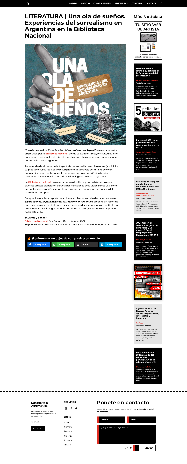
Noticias (85, 4)
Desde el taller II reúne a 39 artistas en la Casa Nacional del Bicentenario (147, 72)
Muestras (146, 80)
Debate (68, 431)
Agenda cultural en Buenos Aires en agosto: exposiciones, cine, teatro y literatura (147, 313)
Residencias (121, 4)
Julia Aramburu (145, 83)
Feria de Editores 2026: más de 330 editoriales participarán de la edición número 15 (146, 357)
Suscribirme (38, 428)
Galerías (145, 152)
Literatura (137, 4)
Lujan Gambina (145, 326)
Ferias (138, 152)
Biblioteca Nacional (56, 153)
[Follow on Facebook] (71, 408)
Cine (66, 422)
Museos (68, 440)
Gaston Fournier (145, 242)
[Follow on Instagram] (66, 408)
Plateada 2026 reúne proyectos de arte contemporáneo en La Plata (147, 144)
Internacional (141, 195)
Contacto (151, 4)
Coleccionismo (142, 194)
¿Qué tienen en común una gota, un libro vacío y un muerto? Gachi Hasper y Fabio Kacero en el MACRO (147, 229)
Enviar (149, 447)
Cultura (68, 427)
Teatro (67, 445)
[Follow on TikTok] (76, 408)
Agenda (73, 4)
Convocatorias (102, 4)
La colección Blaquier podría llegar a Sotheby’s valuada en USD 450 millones (147, 185)
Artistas (139, 80)
